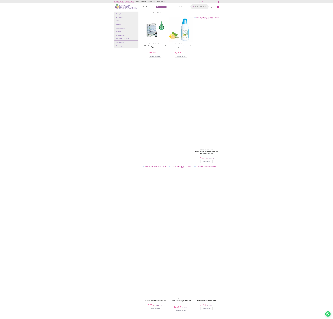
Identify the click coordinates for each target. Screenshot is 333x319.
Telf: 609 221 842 (119, 1)
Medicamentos (120, 35)
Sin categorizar (120, 46)
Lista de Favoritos (214, 1)
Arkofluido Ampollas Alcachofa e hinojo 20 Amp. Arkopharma (206, 152)
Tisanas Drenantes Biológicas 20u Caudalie (181, 301)
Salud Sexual (120, 42)
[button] (160, 19)
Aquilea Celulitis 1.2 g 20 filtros (206, 300)
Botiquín (118, 14)
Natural (159, 44)
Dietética (119, 21)
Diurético (155, 44)
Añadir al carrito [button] (155, 56)
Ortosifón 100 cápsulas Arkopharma (155, 300)
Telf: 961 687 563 (129, 1)
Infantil (118, 31)
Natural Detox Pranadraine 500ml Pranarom (181, 47)
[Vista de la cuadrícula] (144, 12)
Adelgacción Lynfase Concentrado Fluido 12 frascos (155, 47)
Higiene (118, 24)
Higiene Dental (120, 28)
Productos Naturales (122, 38)
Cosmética (119, 17)
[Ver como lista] (148, 12)
